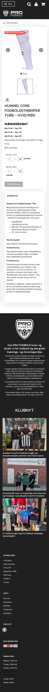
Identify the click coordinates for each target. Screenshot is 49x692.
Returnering (7, 575)
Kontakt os (6, 579)
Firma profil (7, 568)
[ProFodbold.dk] (24, 13)
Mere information (11, 148)
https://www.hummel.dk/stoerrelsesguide (22, 244)
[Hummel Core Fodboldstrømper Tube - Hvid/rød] (24, 50)
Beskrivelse (12, 196)
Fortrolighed (7, 560)
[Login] (36, 4)
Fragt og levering (9, 564)
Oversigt (6, 582)
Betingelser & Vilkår (9, 571)
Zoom (25, 74)
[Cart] (43, 4)
